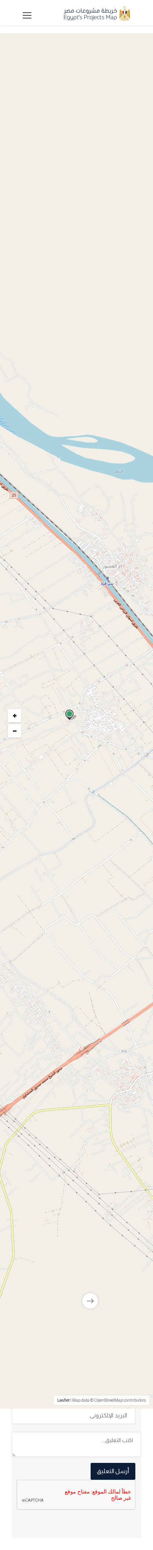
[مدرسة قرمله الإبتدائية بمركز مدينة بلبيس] (76, 1273)
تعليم (120, 726)
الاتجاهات (32, 939)
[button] (74, 312)
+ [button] (14, 715)
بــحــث (74, 413)
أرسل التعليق (113, 1471)
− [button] (14, 730)
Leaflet (63, 1400)
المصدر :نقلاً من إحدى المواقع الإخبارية (87, 927)
